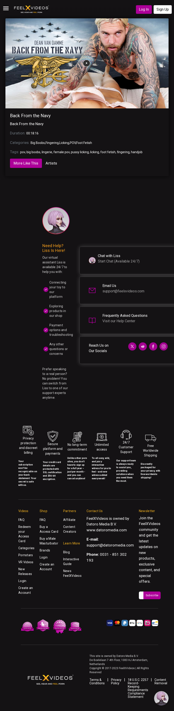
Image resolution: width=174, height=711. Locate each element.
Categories (26, 548)
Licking (64, 143)
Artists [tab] (51, 163)
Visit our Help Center (118, 321)
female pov (61, 152)
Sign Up (163, 9)
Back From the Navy (30, 115)
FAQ (21, 520)
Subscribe (152, 595)
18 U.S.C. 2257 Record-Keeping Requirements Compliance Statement (138, 688)
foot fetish (108, 152)
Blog (66, 552)
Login (22, 581)
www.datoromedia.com (107, 530)
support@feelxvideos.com (123, 291)
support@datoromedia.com (110, 545)
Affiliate (69, 520)
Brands (45, 550)
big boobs (33, 152)
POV (73, 143)
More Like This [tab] (26, 163)
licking (94, 152)
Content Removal (161, 681)
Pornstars (25, 555)
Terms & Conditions (97, 681)
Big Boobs (38, 143)
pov (22, 152)
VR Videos (26, 562)
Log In (144, 9)
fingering (123, 152)
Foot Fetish (84, 143)
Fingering (52, 143)
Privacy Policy (116, 681)
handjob (137, 152)
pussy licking (80, 152)
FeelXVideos (149, 523)
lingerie (47, 152)
